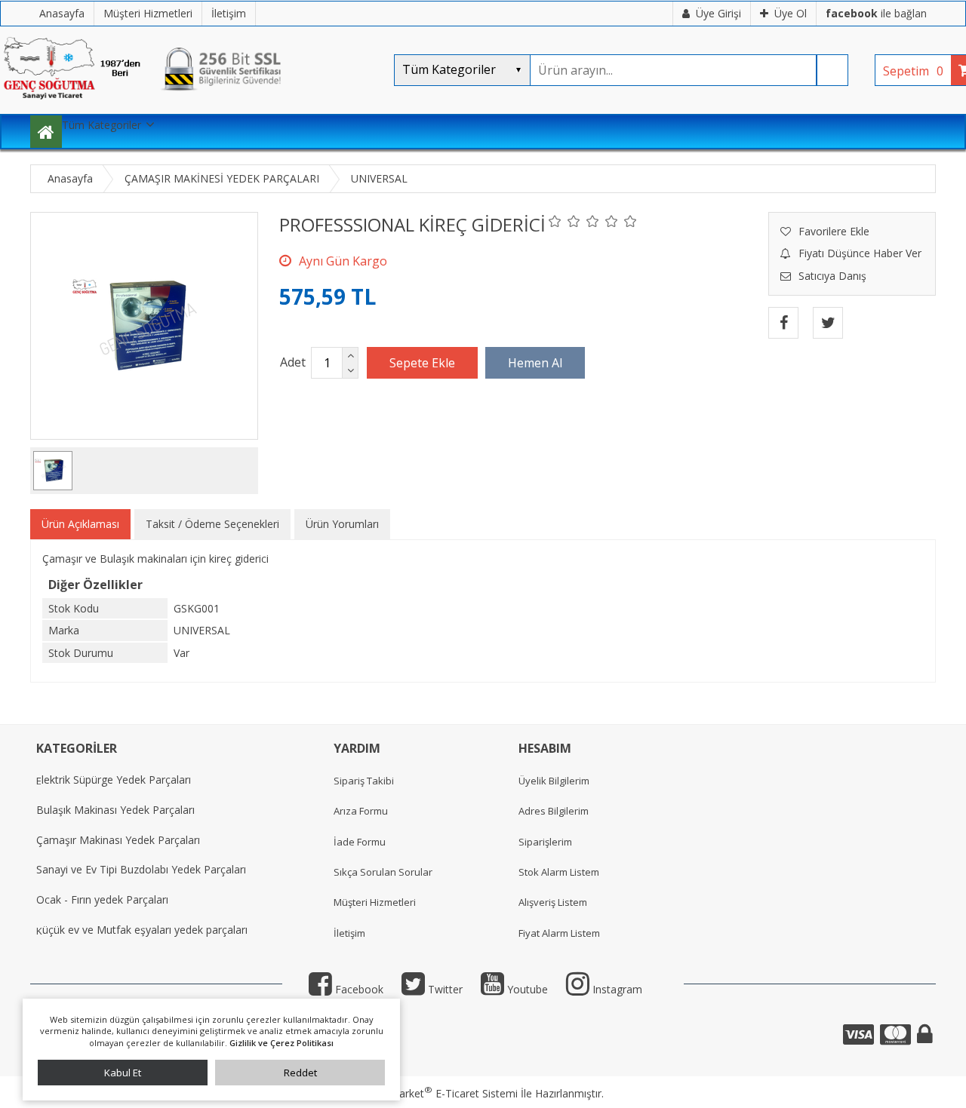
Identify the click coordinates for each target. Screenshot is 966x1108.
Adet (293, 362)
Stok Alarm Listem (558, 872)
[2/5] (564, 221)
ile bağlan (876, 13)
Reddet (300, 1072)
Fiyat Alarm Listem (559, 933)
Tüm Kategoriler (101, 125)
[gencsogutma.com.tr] (188, 106)
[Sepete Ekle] (422, 362)
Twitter (444, 989)
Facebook (357, 989)
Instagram (615, 989)
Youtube (526, 989)
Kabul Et (122, 1072)
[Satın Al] (535, 362)
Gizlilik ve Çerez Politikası (281, 1042)
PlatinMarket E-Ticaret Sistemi (440, 1093)
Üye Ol (790, 13)
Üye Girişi (718, 13)
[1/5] (555, 221)
